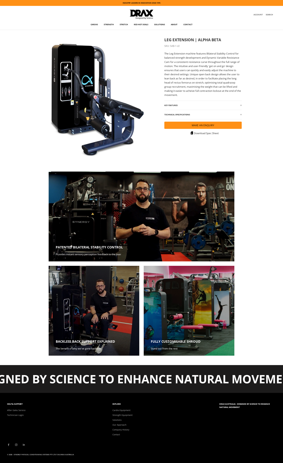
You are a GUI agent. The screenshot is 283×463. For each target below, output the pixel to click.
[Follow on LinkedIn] (23, 444)
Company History (120, 429)
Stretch (124, 24)
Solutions (159, 24)
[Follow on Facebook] (8, 444)
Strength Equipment (122, 415)
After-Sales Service (16, 410)
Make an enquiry (203, 125)
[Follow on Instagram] (16, 444)
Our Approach (119, 424)
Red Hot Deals (141, 24)
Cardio (94, 24)
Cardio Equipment (121, 410)
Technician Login (15, 415)
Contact (187, 24)
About (174, 24)
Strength (109, 24)
